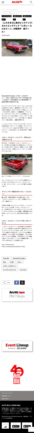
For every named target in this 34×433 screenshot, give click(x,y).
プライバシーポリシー (7, 393)
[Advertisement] (17, 75)
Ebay (4, 262)
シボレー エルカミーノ (9, 266)
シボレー (19, 262)
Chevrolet (6, 258)
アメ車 (11, 262)
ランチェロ (23, 270)
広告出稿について (6, 396)
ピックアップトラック (9, 270)
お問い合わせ (5, 399)
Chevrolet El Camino (19, 258)
